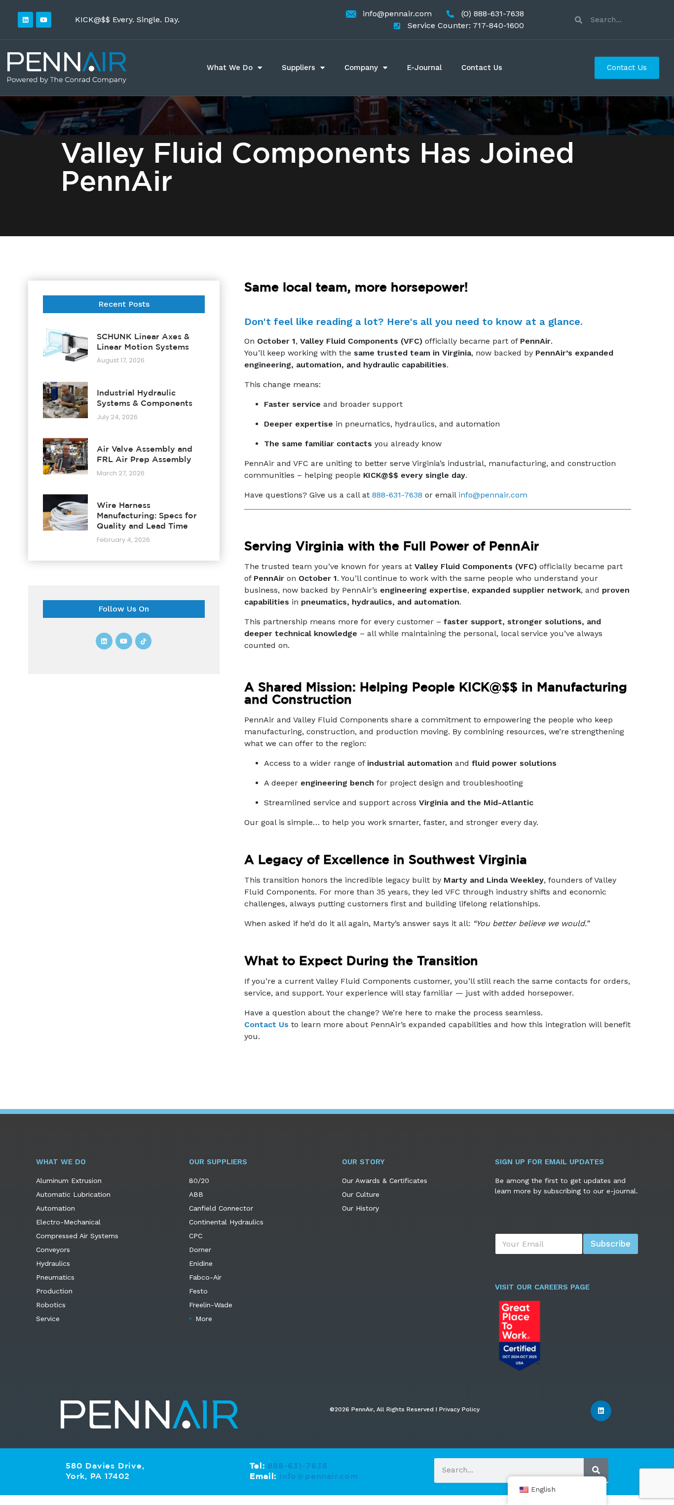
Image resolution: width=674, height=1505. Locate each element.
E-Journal (424, 67)
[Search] (596, 1470)
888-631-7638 (397, 495)
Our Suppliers (218, 1161)
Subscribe (611, 1244)
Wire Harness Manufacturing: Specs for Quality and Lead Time (147, 515)
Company (361, 67)
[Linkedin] (25, 19)
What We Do (230, 67)
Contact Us (481, 67)
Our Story (363, 1161)
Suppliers (298, 67)
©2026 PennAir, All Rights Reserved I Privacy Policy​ (405, 1409)
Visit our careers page (542, 1287)
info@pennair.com (492, 495)
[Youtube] (43, 19)
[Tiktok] (143, 641)
